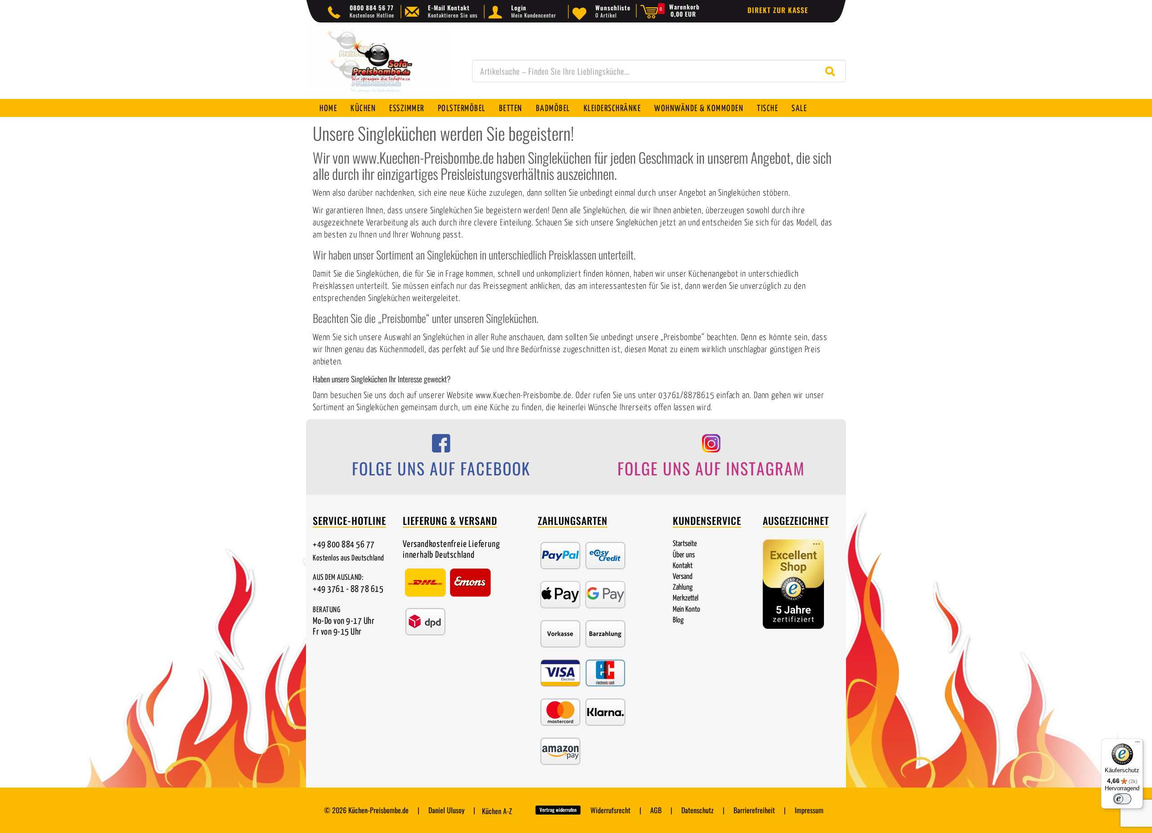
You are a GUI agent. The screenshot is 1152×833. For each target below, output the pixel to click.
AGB (656, 810)
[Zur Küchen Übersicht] (378, 65)
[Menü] (1137, 744)
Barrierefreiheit (754, 810)
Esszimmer (406, 108)
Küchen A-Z (497, 811)
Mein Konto (686, 610)
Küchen (363, 108)
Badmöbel (553, 108)
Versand (683, 577)
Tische (767, 108)
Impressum (809, 810)
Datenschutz (697, 810)
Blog (678, 620)
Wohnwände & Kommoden (698, 108)
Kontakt (683, 566)
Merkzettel (685, 598)
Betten (510, 108)
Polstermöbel (462, 108)
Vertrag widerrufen (558, 809)
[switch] (1122, 798)
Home (328, 108)
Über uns (684, 555)
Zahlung (683, 587)
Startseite (685, 544)
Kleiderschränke (612, 108)
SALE (799, 108)
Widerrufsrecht (610, 810)
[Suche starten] (832, 71)
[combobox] (659, 71)
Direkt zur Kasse (777, 10)
